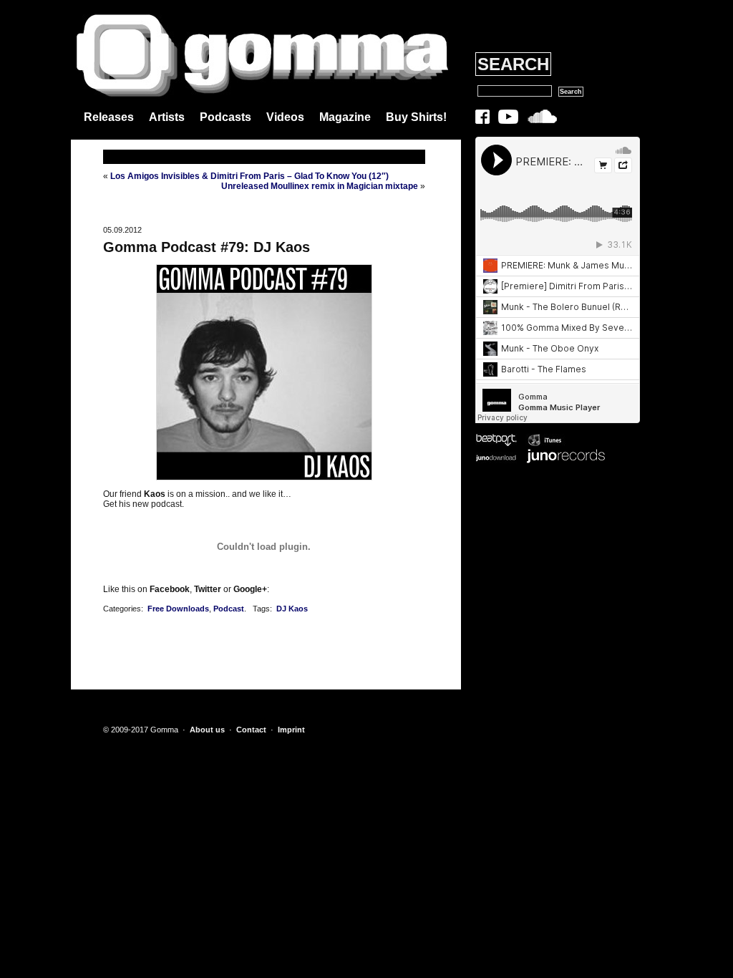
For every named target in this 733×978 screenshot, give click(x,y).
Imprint (291, 729)
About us (207, 729)
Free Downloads (178, 608)
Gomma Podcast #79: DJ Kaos (206, 247)
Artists (167, 117)
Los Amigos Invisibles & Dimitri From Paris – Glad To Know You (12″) (249, 176)
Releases (109, 117)
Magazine (345, 117)
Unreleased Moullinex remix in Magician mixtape (319, 186)
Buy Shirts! (416, 117)
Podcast (228, 608)
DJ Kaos (292, 608)
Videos (285, 117)
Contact (251, 729)
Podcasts (225, 117)
